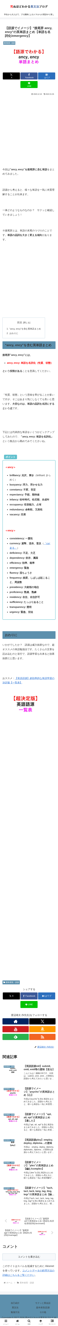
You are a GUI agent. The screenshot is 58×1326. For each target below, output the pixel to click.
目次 (19, 322)
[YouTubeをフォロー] (15, 1029)
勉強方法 (15, 1312)
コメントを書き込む (29, 1256)
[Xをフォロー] (42, 1021)
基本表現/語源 (43, 1307)
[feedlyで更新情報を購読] (15, 1037)
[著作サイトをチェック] (15, 1021)
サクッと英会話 (42, 1303)
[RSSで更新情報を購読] (42, 1037)
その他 (43, 1312)
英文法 (15, 1307)
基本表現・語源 (12, 982)
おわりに (13, 333)
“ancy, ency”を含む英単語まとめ (25, 328)
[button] (52, 746)
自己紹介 (15, 1303)
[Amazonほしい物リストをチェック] (42, 1029)
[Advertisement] (29, 127)
